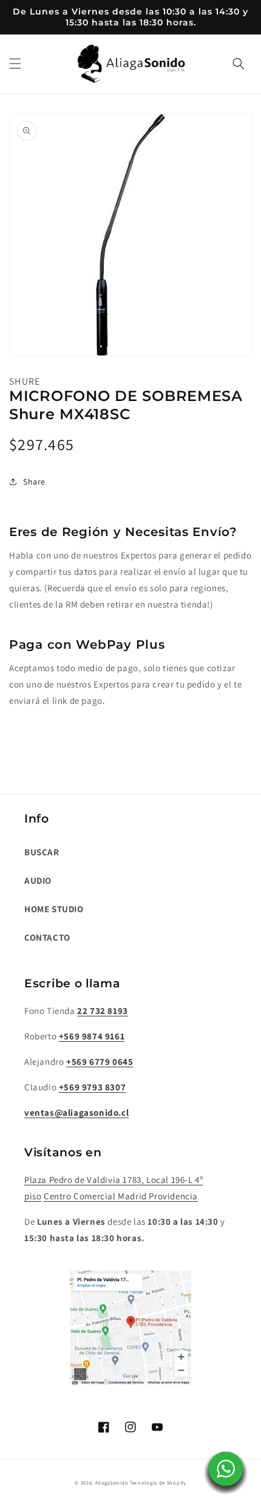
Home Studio (54, 909)
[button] (15, 63)
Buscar (41, 852)
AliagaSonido (111, 1482)
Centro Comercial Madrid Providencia (121, 1196)
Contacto (47, 937)
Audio (38, 880)
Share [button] (34, 481)
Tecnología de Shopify (158, 1482)
